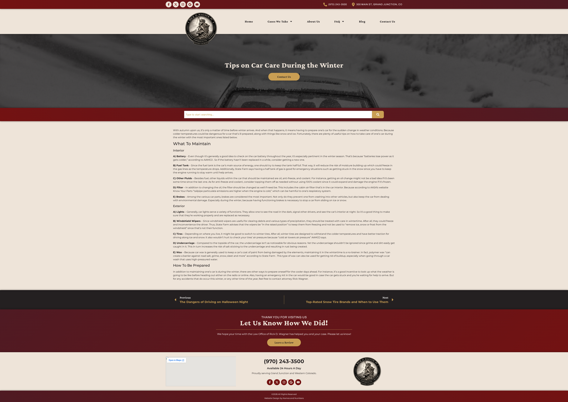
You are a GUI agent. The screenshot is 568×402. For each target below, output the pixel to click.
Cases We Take (278, 21)
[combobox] (278, 114)
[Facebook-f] (169, 4)
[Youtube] (197, 4)
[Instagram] (183, 4)
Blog (362, 21)
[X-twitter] (176, 4)
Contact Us (387, 21)
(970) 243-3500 (284, 361)
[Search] (378, 114)
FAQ (337, 21)
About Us (313, 21)
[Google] (190, 4)
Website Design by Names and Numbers (284, 398)
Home (249, 21)
